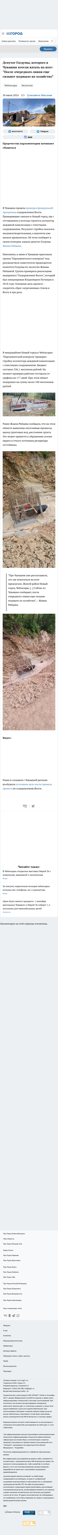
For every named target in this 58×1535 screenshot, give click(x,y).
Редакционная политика (12, 1341)
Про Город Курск (9, 1267)
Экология (27, 85)
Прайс (5, 1361)
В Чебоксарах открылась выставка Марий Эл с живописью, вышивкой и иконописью (27, 874)
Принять (48, 49)
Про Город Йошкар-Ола (12, 1244)
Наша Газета (8, 1250)
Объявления (8, 1346)
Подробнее (19, 1448)
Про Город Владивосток (12, 1294)
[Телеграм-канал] (42, 131)
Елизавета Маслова (39, 95)
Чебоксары (10, 85)
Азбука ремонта (8, 41)
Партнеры (7, 1371)
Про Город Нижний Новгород (15, 1283)
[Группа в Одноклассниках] (9, 1315)
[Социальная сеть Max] (29, 137)
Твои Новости (8, 1239)
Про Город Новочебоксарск (14, 1233)
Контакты (7, 1335)
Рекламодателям (10, 1366)
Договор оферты (9, 1351)
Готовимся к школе (27, 41)
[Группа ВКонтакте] (15, 131)
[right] (55, 41)
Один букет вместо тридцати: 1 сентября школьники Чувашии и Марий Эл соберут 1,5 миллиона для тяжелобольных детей (26, 906)
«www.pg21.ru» (22, 1380)
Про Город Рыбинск (11, 1272)
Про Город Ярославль (11, 1260)
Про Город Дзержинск (12, 1288)
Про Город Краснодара (12, 1300)
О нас (5, 1330)
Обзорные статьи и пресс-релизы (16, 1356)
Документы (43, 41)
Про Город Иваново (11, 1255)
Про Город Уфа (9, 1277)
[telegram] (34, 806)
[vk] (25, 806)
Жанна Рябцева (12, 246)
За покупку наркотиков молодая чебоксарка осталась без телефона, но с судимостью (26, 889)
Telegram (6, 1325)
